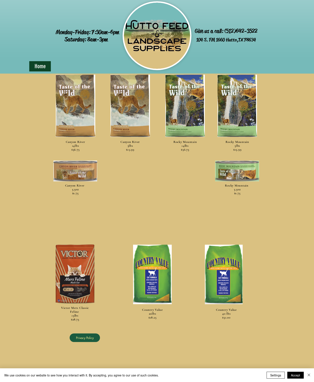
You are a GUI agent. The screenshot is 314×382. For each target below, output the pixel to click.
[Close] (308, 375)
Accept (295, 375)
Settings (275, 375)
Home (40, 66)
